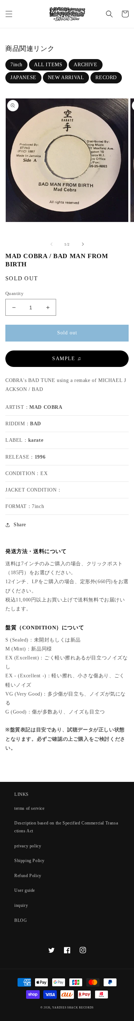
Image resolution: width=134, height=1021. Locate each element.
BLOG (20, 920)
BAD (35, 423)
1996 (40, 457)
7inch (16, 64)
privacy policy (27, 845)
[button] (9, 14)
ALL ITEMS (48, 64)
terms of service (29, 808)
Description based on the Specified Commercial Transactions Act (66, 827)
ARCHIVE (85, 64)
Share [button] (20, 524)
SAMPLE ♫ (66, 358)
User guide (24, 890)
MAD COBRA (45, 407)
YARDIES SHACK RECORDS (73, 1007)
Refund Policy (27, 875)
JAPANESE (23, 77)
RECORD (106, 77)
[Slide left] (51, 244)
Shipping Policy (29, 860)
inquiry (21, 905)
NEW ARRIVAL (66, 77)
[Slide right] (83, 244)
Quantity (14, 293)
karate (36, 440)
